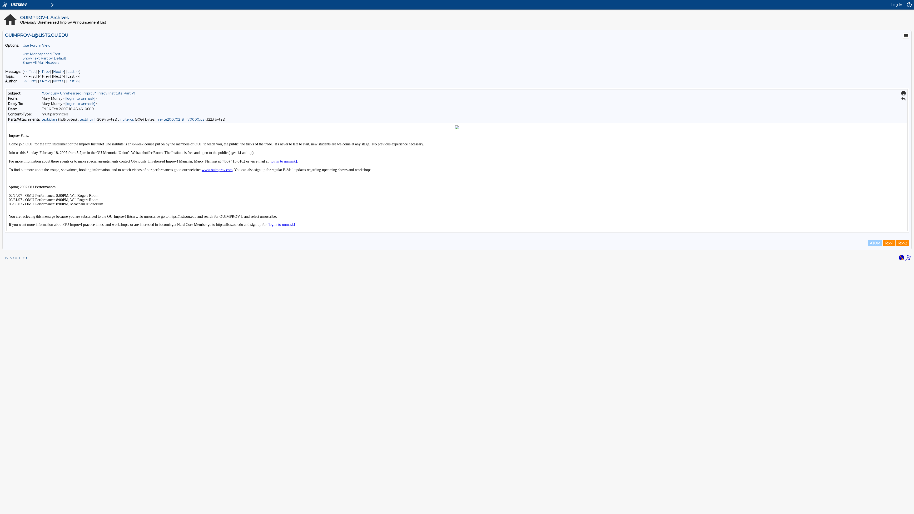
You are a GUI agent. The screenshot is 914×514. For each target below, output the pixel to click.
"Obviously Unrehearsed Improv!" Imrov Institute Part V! (88, 93)
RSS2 (902, 243)
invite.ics (127, 119)
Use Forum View (36, 45)
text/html (87, 119)
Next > (58, 71)
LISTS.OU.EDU (15, 258)
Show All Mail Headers (41, 62)
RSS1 (889, 243)
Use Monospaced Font (41, 54)
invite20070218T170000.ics (181, 119)
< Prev (44, 71)
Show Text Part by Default (44, 58)
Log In (896, 5)
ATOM (875, 243)
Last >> (73, 71)
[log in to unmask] (80, 98)
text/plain (49, 119)
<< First (30, 71)
